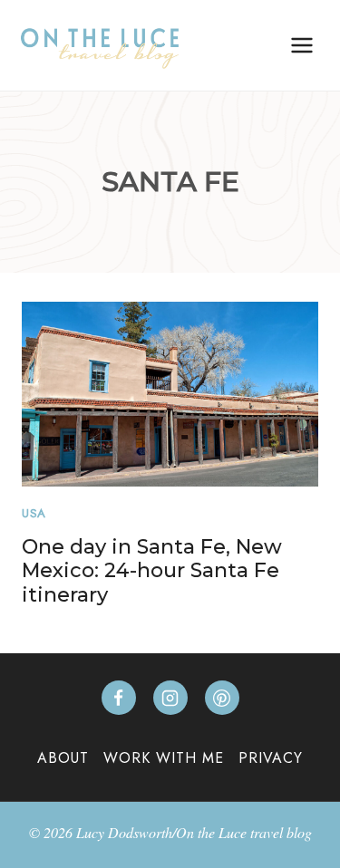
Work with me (163, 757)
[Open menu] (301, 45)
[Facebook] (119, 697)
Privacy (270, 757)
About (63, 757)
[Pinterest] (222, 697)
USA (34, 513)
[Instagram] (170, 697)
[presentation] (170, 394)
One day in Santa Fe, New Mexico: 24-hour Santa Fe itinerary (152, 571)
